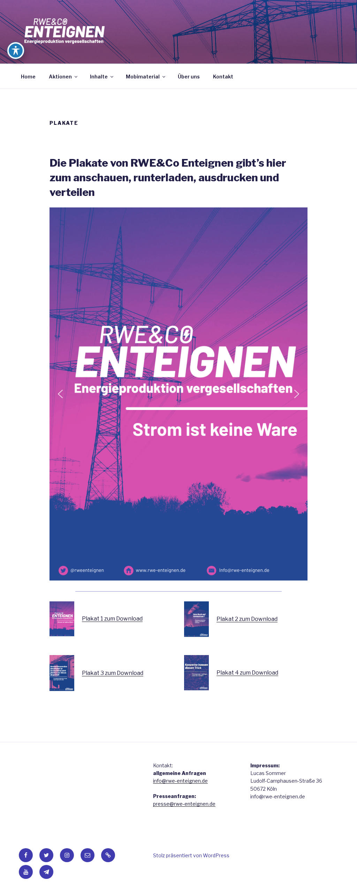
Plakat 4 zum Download (247, 672)
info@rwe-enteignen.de (180, 781)
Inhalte (99, 76)
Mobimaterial (143, 76)
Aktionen (60, 76)
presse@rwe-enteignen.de (184, 804)
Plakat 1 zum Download (112, 618)
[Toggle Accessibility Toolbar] (15, 50)
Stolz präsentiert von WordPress (191, 855)
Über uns (189, 76)
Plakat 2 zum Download (247, 619)
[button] (60, 394)
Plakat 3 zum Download (112, 673)
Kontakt (223, 76)
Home (28, 76)
